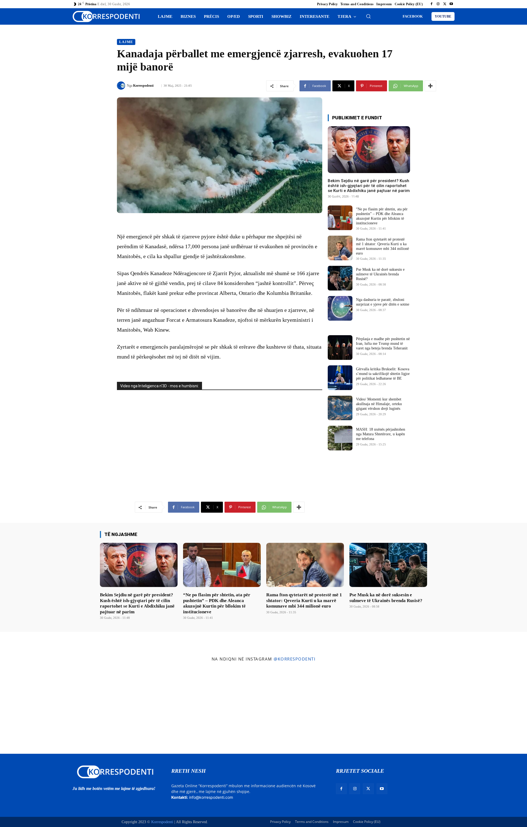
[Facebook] (431, 4)
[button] (368, 16)
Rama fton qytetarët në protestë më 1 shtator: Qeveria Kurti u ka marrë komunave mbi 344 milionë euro (304, 600)
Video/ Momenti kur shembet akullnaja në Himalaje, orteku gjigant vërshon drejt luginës (379, 404)
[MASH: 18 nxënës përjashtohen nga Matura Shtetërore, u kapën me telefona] (340, 438)
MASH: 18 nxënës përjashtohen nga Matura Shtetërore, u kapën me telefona (380, 434)
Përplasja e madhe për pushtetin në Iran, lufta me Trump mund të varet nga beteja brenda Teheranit (383, 343)
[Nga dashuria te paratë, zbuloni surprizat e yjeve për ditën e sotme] (340, 308)
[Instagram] (438, 4)
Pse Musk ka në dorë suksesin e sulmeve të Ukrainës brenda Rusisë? (380, 274)
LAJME (126, 42)
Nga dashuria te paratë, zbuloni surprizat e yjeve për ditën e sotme (382, 302)
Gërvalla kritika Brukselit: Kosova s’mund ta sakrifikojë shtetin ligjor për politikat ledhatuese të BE (383, 373)
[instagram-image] (43, 709)
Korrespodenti (143, 86)
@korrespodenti (294, 659)
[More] (430, 85)
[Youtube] (451, 4)
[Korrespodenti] (122, 85)
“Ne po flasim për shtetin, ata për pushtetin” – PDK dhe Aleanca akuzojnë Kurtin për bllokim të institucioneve (216, 603)
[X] (444, 4)
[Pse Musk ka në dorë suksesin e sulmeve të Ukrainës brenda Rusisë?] (340, 278)
